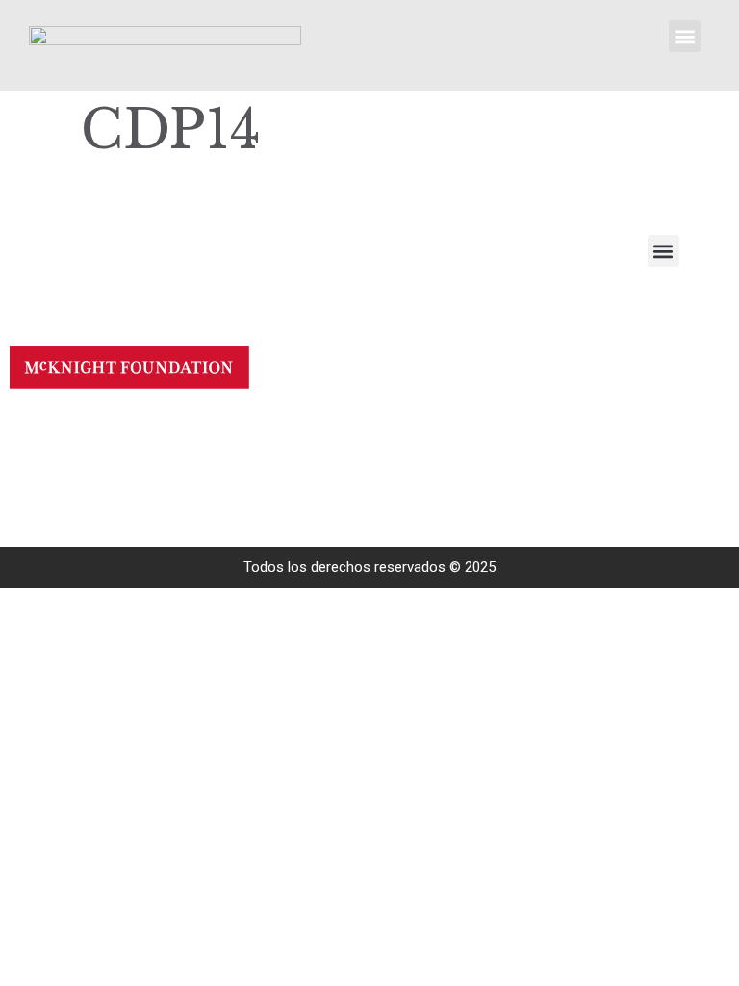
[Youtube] (36, 429)
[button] (685, 36)
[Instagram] (36, 463)
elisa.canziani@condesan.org (220, 451)
